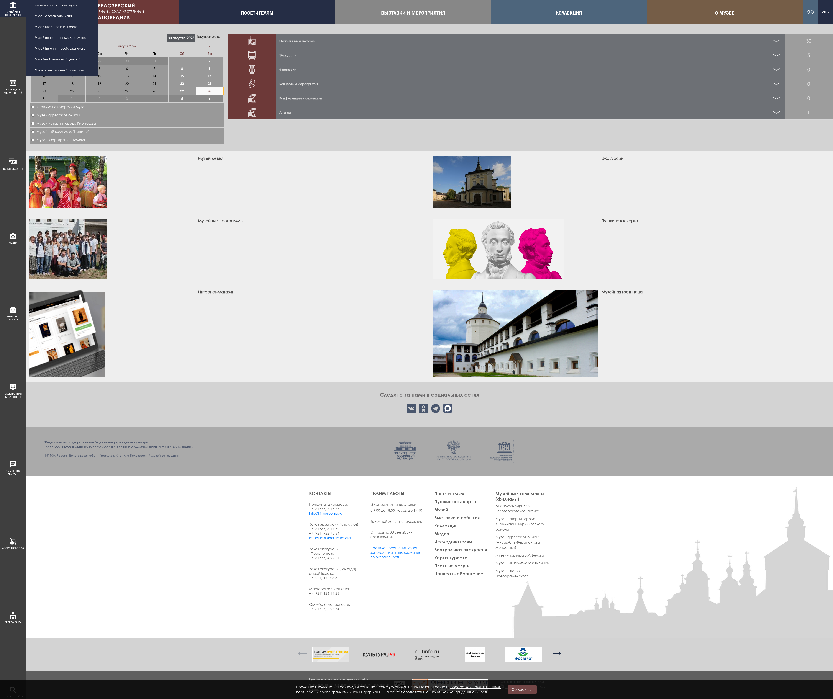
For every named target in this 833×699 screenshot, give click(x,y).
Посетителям (257, 13)
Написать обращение (458, 573)
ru (824, 12)
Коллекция (569, 13)
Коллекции (446, 525)
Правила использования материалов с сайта (338, 679)
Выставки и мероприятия (413, 13)
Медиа (441, 533)
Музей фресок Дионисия (53, 16)
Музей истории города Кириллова (60, 38)
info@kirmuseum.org (326, 513)
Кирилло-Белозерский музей (56, 5)
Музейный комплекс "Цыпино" (57, 59)
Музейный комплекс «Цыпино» (522, 563)
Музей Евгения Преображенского (60, 48)
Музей (441, 509)
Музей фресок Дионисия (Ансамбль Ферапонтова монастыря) (517, 542)
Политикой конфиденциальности (459, 692)
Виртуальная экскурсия (460, 549)
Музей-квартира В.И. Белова (56, 27)
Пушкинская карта (455, 501)
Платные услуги (452, 565)
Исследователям (453, 541)
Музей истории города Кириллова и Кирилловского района (519, 524)
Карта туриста (450, 557)
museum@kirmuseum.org (330, 538)
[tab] (530, 41)
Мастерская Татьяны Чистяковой (59, 70)
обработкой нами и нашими (475, 687)
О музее (725, 13)
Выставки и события (457, 517)
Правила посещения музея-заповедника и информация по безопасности (395, 552)
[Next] (556, 653)
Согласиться (522, 689)
